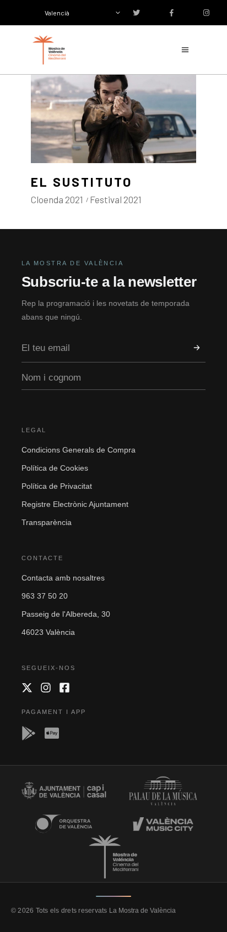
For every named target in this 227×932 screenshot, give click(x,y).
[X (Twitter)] (27, 687)
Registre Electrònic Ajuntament (74, 504)
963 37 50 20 (44, 595)
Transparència (46, 522)
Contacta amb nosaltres (63, 577)
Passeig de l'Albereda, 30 (65, 614)
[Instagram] (45, 687)
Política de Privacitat (56, 486)
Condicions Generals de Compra (78, 449)
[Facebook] (64, 687)
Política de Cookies (54, 468)
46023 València (48, 632)
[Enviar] (197, 347)
